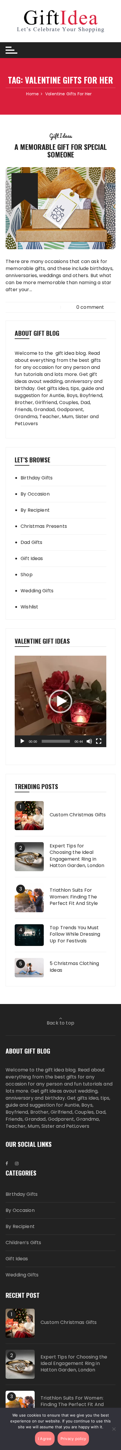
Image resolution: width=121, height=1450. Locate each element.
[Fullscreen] (99, 741)
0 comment (90, 307)
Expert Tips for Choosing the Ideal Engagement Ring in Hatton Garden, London (77, 856)
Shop (27, 574)
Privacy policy (73, 1438)
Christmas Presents (44, 526)
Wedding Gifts (37, 590)
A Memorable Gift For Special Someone (60, 150)
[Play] (22, 741)
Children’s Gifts (23, 1242)
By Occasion (35, 494)
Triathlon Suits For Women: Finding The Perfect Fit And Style (74, 897)
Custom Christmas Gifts (78, 815)
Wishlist (29, 606)
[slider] (56, 741)
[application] (60, 701)
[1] (29, 815)
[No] (114, 1429)
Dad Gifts (31, 542)
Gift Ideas (60, 135)
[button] (60, 701)
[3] (29, 897)
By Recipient (35, 510)
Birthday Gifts (37, 477)
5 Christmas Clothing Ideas (74, 966)
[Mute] (89, 741)
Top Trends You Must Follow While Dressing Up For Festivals (75, 934)
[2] (29, 856)
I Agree (45, 1438)
